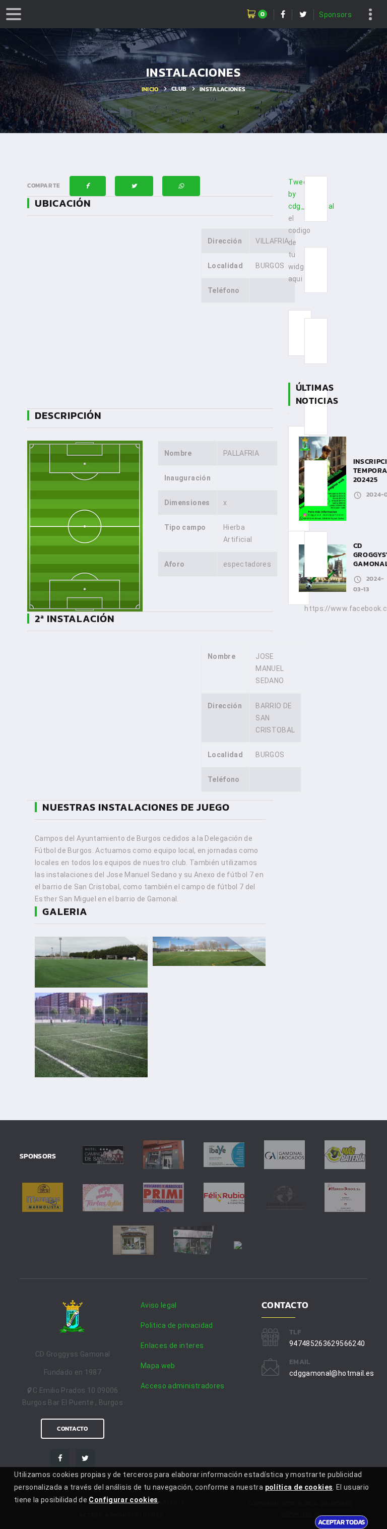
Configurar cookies (123, 1500)
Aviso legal (159, 1305)
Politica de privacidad (177, 1325)
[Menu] (14, 14)
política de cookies (299, 1487)
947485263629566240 (327, 1343)
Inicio (150, 89)
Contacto (72, 1428)
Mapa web (158, 1366)
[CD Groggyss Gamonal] (72, 1319)
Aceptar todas (341, 1522)
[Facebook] (60, 1458)
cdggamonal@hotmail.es (331, 1373)
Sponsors (335, 15)
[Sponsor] (103, 1155)
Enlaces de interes (172, 1345)
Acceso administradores (183, 1386)
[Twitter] (85, 1458)
